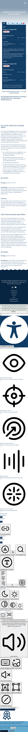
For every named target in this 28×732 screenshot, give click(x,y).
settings (13, 728)
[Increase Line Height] (1, 538)
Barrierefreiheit (14, 299)
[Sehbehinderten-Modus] (0, 381)
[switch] (0, 380)
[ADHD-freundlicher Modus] (0, 446)
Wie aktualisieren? (16, 626)
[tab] (4, 23)
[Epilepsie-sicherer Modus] (0, 512)
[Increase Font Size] (1, 517)
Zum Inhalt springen (5, 707)
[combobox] (14, 309)
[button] (0, 315)
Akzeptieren (4, 731)
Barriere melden (14, 301)
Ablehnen (12, 731)
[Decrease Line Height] (1, 542)
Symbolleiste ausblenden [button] (7, 346)
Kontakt (14, 295)
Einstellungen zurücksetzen (8, 709)
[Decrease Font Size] (1, 522)
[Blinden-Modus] (0, 479)
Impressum (14, 293)
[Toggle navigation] (25, 3)
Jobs (14, 297)
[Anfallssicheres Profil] (0, 414)
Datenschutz (14, 290)
